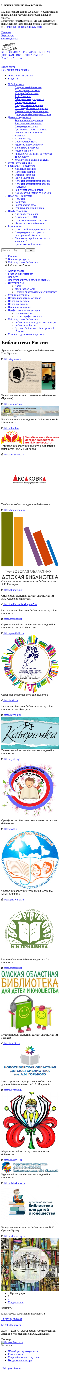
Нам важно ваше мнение (15, 69)
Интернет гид (16, 282)
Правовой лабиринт (19, 307)
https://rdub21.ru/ (12, 404)
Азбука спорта (16, 270)
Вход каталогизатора (20, 1360)
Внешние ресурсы (18, 259)
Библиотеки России (26, 325)
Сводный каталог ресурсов (23, 1357)
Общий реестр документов (23, 1351)
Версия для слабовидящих (9, 37)
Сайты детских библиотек (23, 262)
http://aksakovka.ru (13, 454)
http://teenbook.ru (12, 618)
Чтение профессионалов (28, 316)
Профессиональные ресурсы (24, 310)
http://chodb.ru (11, 428)
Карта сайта (8, 66)
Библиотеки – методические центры (35, 322)
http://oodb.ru (10, 829)
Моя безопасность (25, 288)
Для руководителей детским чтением (29, 279)
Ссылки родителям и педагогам (26, 334)
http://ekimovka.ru (13, 590)
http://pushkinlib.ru (13, 633)
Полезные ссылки (18, 304)
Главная (12, 256)
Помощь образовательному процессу (36, 291)
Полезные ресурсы (18, 301)
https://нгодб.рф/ (12, 1089)
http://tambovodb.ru (14, 510)
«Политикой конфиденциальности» (23, 26)
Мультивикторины (18, 295)
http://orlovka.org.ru (14, 1236)
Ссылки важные (24, 313)
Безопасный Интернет (20, 273)
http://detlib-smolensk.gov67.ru (20, 604)
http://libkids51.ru (12, 1159)
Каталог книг (15, 1354)
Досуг (18, 285)
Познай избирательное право (24, 298)
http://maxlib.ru (11, 1043)
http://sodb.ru (10, 700)
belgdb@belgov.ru (11, 1325)
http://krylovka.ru (12, 359)
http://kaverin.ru (12, 714)
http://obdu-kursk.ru (14, 1183)
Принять (6, 32)
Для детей (13, 276)
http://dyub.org (11, 759)
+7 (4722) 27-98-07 (11, 1319)
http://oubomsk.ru (12, 967)
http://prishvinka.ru (13, 899)
